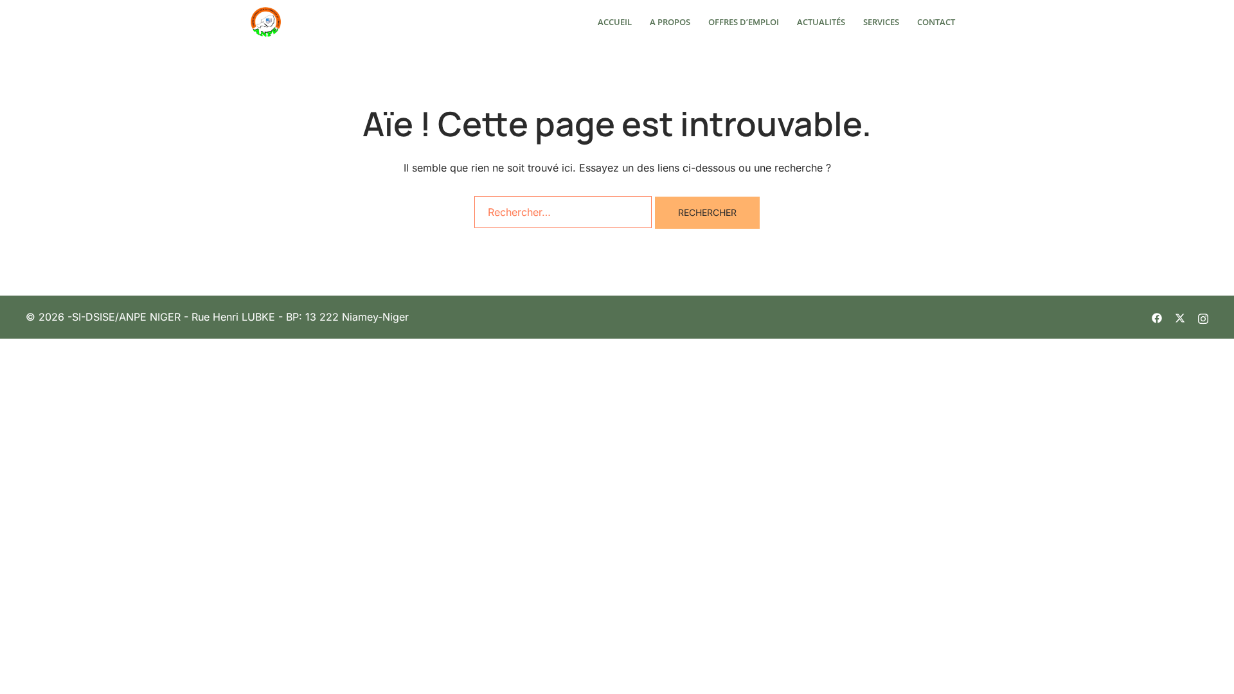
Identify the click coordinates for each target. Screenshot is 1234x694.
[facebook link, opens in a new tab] (1157, 316)
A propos (670, 22)
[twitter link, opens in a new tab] (1180, 316)
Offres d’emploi (743, 22)
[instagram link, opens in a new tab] (1203, 316)
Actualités (821, 22)
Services (881, 22)
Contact (936, 22)
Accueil (615, 22)
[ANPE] (266, 21)
